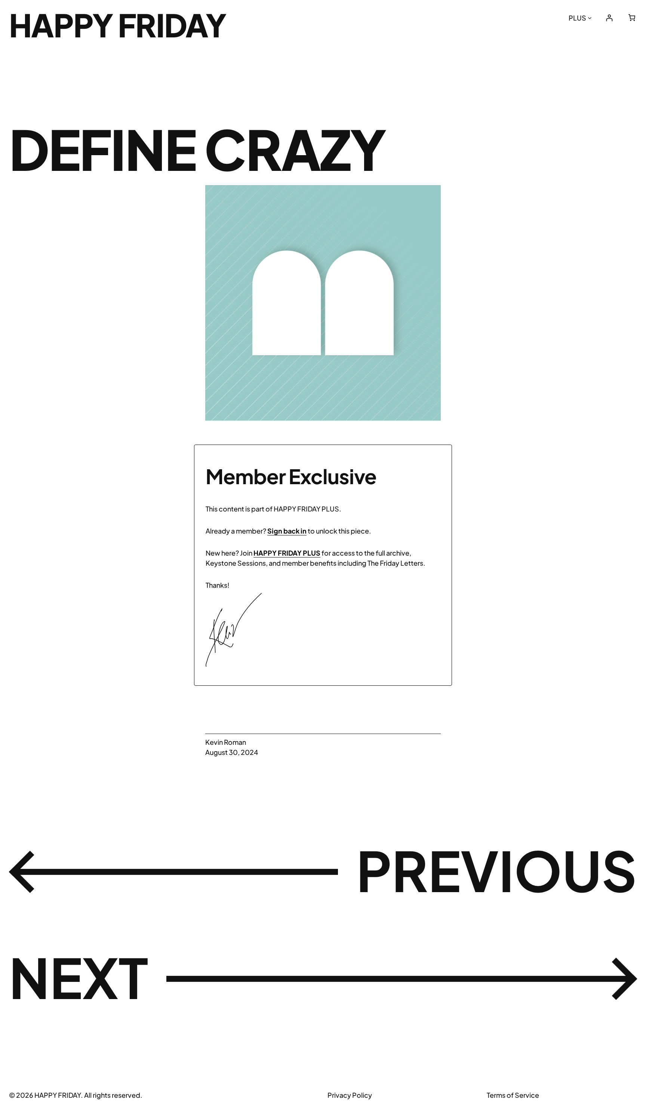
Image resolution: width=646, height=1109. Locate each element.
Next (78, 976)
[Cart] (632, 17)
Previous (496, 869)
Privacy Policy (349, 1095)
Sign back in (287, 530)
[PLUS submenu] (590, 18)
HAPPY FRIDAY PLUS (286, 553)
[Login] (609, 17)
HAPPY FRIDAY (117, 24)
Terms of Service (513, 1095)
